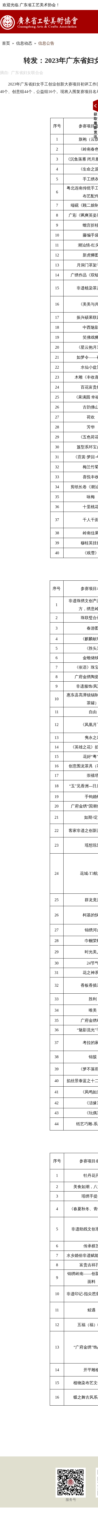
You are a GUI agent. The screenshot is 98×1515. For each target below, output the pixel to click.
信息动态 (24, 43)
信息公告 (46, 43)
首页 (6, 43)
